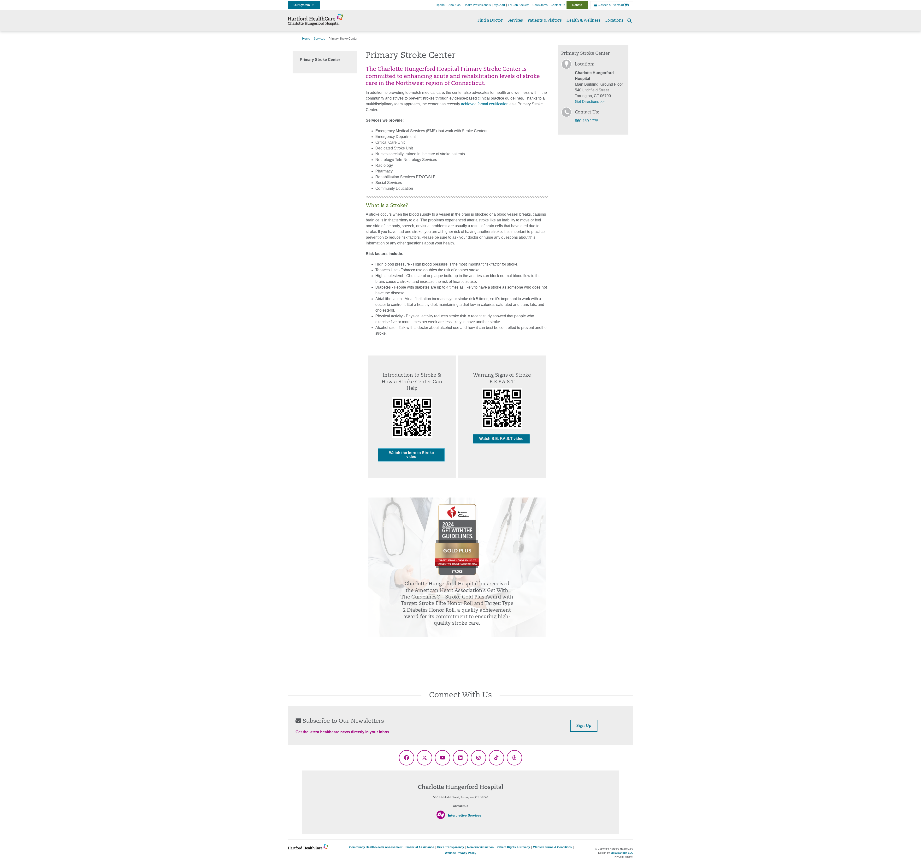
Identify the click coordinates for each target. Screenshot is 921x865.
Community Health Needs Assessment (375, 847)
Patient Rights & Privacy (513, 847)
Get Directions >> (589, 102)
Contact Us (558, 5)
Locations (614, 21)
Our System (303, 5)
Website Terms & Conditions (552, 847)
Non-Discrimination (480, 847)
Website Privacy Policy (460, 853)
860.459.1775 (586, 121)
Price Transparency (450, 847)
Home (306, 38)
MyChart (499, 5)
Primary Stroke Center (320, 60)
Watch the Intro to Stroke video (411, 455)
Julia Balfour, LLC (622, 852)
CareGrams (540, 5)
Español (440, 5)
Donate (577, 5)
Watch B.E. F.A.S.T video (501, 439)
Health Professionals (477, 5)
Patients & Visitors (545, 21)
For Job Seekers (518, 5)
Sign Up (583, 726)
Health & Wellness (584, 21)
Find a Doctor (490, 21)
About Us (454, 5)
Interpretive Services (465, 815)
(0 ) (625, 5)
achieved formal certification (484, 104)
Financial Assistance (420, 847)
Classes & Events (608, 5)
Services (515, 21)
